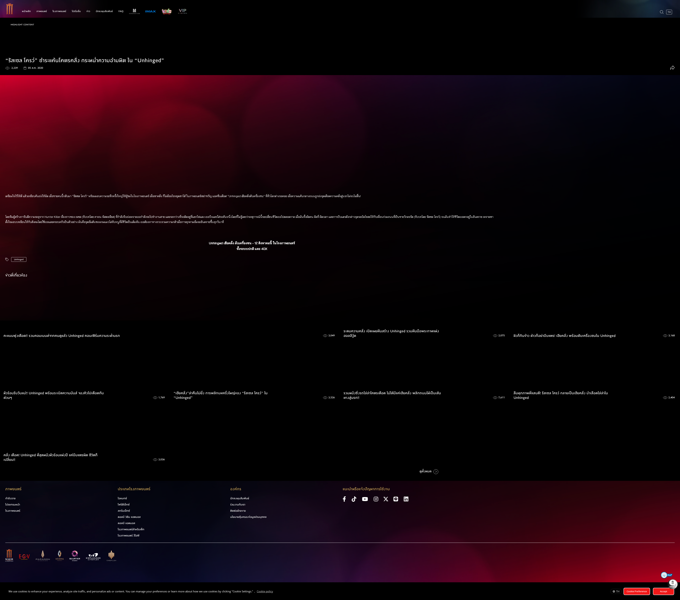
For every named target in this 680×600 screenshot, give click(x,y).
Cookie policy (265, 591)
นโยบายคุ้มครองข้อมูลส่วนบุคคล (248, 517)
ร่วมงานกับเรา (237, 504)
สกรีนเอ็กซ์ (124, 511)
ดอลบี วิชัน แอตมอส (129, 517)
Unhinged (19, 259)
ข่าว (88, 11)
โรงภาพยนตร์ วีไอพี (128, 535)
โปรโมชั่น (76, 11)
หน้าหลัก (26, 11)
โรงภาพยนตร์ (59, 11)
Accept (663, 591)
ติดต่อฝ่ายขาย (238, 511)
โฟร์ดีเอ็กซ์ (124, 504)
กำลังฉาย (10, 498)
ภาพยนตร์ (41, 11)
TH (617, 591)
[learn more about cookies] (274, 591)
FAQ (120, 11)
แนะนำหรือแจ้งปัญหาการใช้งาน (366, 489)
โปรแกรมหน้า (12, 504)
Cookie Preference (637, 591)
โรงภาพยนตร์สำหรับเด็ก (131, 529)
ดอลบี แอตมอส (126, 523)
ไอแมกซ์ (122, 498)
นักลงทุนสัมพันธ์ (104, 11)
